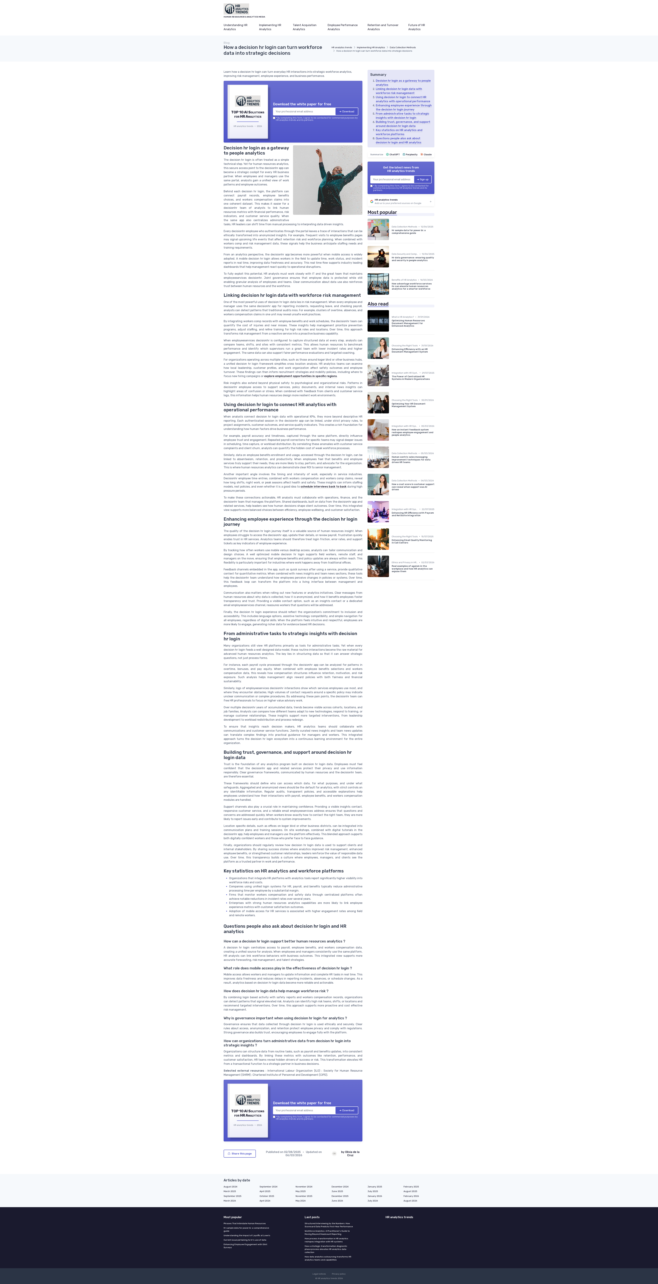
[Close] (391, 616)
